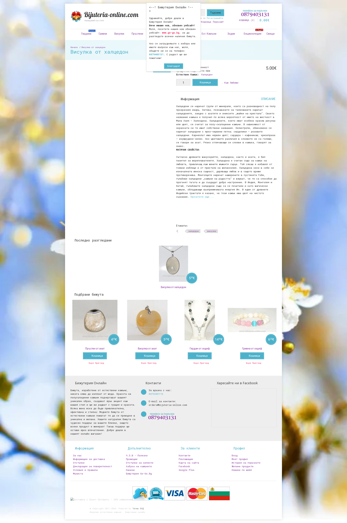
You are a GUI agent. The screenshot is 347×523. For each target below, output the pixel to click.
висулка (211, 231)
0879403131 (156, 54)
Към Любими (231, 82)
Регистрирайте (215, 18)
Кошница (205, 82)
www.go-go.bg (170, 32)
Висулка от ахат (147, 348)
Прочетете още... (202, 196)
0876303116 (156, 393)
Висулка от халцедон (93, 47)
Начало (74, 47)
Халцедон (207, 74)
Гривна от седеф (252, 348)
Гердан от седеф (200, 348)
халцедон (194, 231)
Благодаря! (173, 66)
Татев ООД (138, 508)
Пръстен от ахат (95, 348)
